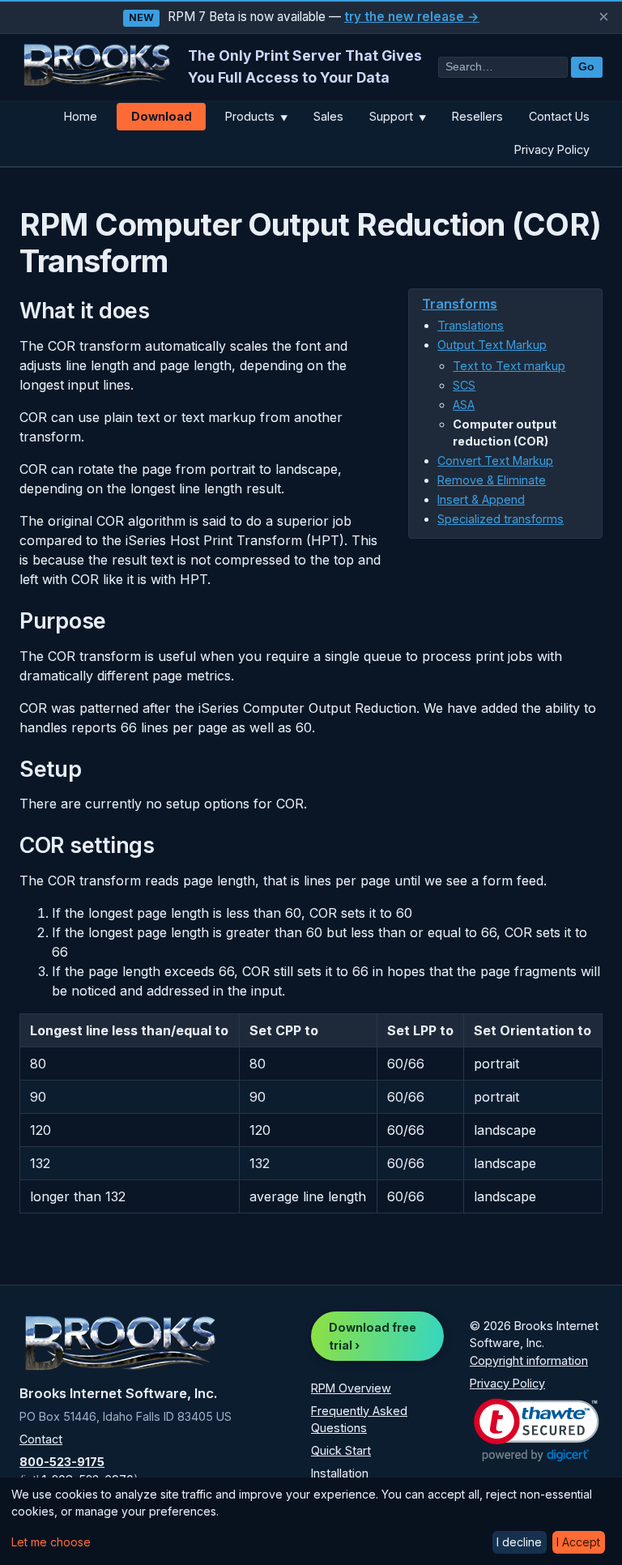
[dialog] (311, 1521)
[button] (536, 1430)
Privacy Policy (552, 149)
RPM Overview (351, 1388)
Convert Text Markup (495, 460)
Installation (340, 1473)
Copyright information (529, 1360)
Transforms (459, 304)
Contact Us (559, 116)
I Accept (578, 1542)
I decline (519, 1542)
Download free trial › (372, 1336)
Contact (40, 1439)
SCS (464, 385)
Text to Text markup (509, 366)
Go (586, 67)
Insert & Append (481, 499)
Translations (470, 325)
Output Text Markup (492, 345)
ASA (464, 405)
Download (161, 116)
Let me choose (51, 1542)
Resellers (477, 116)
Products (256, 116)
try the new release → (411, 16)
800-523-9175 (61, 1462)
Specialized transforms (500, 519)
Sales (328, 116)
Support (397, 116)
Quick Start (341, 1450)
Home (80, 116)
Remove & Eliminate (491, 480)
